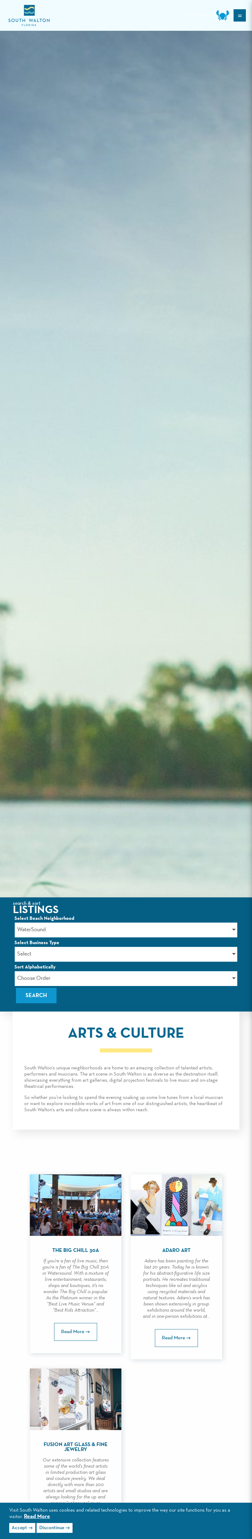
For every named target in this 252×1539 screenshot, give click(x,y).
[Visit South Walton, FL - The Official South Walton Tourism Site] (29, 15)
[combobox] (126, 930)
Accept (19, 1527)
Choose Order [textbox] (33, 978)
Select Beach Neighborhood (44, 918)
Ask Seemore (201, 15)
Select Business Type (36, 942)
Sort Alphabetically (35, 967)
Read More (37, 1516)
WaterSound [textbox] (31, 929)
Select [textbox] (24, 954)
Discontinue (51, 1527)
